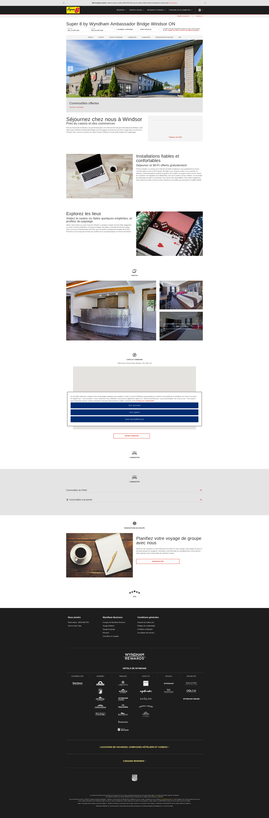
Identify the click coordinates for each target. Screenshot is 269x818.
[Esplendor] (146, 691)
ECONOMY (100, 676)
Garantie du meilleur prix (145, 622)
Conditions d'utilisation (145, 629)
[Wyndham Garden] (123, 699)
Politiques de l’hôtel (175, 137)
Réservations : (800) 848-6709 (78, 622)
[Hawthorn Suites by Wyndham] (77, 683)
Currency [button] (198, 16)
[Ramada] (123, 722)
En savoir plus (173, 3)
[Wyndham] (168, 683)
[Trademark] (168, 691)
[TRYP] (146, 683)
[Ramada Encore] (123, 729)
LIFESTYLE (146, 676)
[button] (64, 3)
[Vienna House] (146, 706)
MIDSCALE (123, 676)
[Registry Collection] (191, 683)
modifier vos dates (173, 30)
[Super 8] (100, 691)
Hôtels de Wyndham (134, 668)
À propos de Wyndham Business (114, 622)
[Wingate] (123, 691)
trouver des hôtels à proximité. (190, 30)
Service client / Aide (74, 626)
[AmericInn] (123, 706)
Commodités (132, 37)
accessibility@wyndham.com (167, 799)
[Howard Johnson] (100, 706)
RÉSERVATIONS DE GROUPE (164, 37)
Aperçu (90, 37)
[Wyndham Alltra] (146, 714)
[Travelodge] (100, 714)
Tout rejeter (134, 412)
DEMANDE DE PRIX (158, 561)
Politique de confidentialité (146, 626)
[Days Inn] (100, 683)
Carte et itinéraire (116, 37)
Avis (179, 37)
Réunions (106, 633)
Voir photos (181, 326)
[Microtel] (100, 699)
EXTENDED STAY (77, 676)
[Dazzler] (146, 699)
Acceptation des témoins (145, 633)
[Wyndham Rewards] (134, 656)
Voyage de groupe (109, 629)
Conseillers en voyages (111, 636)
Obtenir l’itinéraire (132, 436)
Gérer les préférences (134, 419)
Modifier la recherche (183, 16)
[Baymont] (123, 714)
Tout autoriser (134, 405)
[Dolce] (191, 691)
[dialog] (134, 409)
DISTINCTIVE (191, 676)
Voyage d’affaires (108, 626)
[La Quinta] (123, 683)
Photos (101, 37)
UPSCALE (168, 676)
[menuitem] (121, 10)
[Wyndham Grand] (191, 699)
